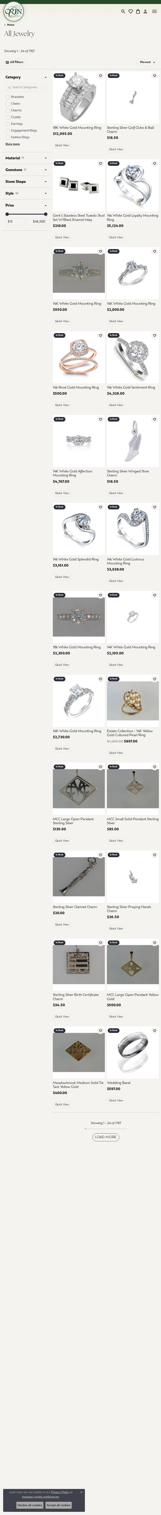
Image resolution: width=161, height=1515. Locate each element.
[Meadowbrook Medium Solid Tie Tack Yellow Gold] (79, 1052)
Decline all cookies (30, 1505)
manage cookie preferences (40, 1496)
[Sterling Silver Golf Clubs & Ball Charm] (133, 97)
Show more (12, 144)
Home (10, 25)
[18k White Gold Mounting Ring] (79, 617)
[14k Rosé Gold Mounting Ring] (79, 357)
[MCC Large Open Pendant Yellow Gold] (133, 965)
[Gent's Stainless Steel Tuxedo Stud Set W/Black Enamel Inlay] (79, 185)
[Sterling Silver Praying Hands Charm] (133, 877)
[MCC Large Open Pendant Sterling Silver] (79, 789)
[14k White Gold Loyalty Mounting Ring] (133, 185)
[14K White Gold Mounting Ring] (79, 273)
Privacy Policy (60, 1492)
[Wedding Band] (133, 1052)
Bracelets (17, 97)
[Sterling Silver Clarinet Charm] (79, 877)
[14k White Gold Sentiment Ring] (133, 357)
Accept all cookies (58, 1505)
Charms (16, 110)
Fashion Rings (20, 137)
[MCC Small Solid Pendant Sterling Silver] (133, 789)
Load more (106, 1137)
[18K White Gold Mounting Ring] (79, 97)
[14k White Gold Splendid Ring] (79, 529)
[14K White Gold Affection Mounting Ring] (79, 441)
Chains (15, 103)
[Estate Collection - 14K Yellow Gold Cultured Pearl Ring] (133, 701)
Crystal (16, 117)
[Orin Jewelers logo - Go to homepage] (13, 11)
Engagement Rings (24, 130)
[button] (123, 11)
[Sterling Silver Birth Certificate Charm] (79, 965)
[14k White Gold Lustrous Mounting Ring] (133, 529)
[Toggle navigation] (154, 11)
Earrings (17, 124)
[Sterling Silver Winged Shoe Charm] (133, 441)
